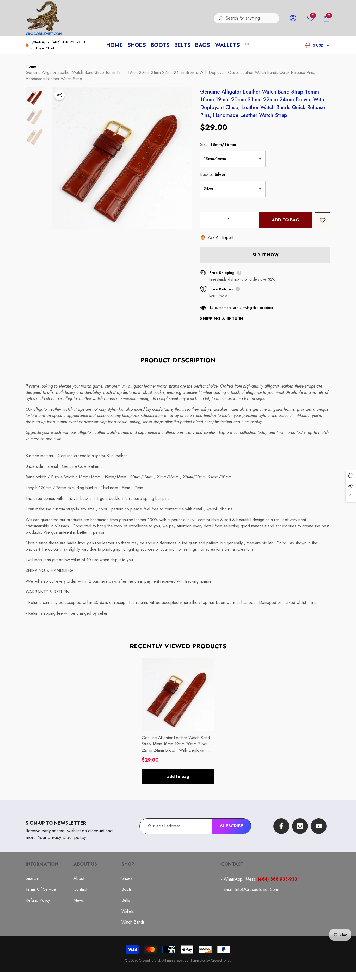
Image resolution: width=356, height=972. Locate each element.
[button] (326, 18)
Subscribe (231, 826)
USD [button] (318, 45)
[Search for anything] (246, 18)
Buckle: (213, 174)
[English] (308, 45)
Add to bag (285, 220)
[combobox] (252, 18)
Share (59, 95)
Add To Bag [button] (178, 777)
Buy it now (265, 255)
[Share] (59, 95)
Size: (218, 144)
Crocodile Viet (149, 960)
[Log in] (293, 18)
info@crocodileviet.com (256, 890)
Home (31, 66)
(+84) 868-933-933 (68, 42)
